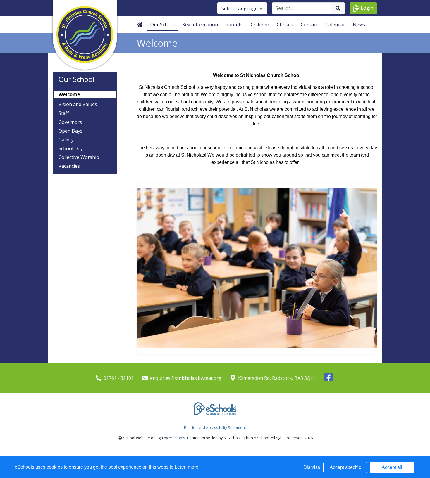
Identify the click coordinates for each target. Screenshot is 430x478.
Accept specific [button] (345, 467)
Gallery (66, 140)
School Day (71, 148)
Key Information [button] (200, 24)
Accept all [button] (392, 467)
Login (366, 8)
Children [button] (260, 24)
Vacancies (69, 166)
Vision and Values (78, 104)
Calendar (335, 24)
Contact (309, 24)
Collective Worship (79, 157)
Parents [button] (234, 24)
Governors (70, 122)
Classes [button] (285, 24)
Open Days (70, 131)
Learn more (186, 467)
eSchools (177, 437)
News (359, 24)
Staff (64, 113)
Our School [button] (162, 24)
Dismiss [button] (311, 467)
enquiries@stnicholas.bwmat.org (185, 378)
